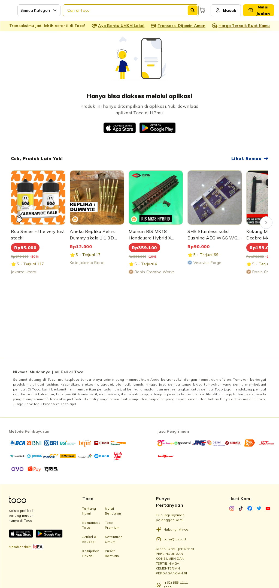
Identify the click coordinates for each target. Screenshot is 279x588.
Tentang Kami (89, 510)
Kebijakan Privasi (90, 553)
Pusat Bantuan (112, 553)
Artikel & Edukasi (89, 539)
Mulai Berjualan (113, 510)
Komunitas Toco (91, 525)
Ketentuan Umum (114, 539)
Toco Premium (112, 525)
